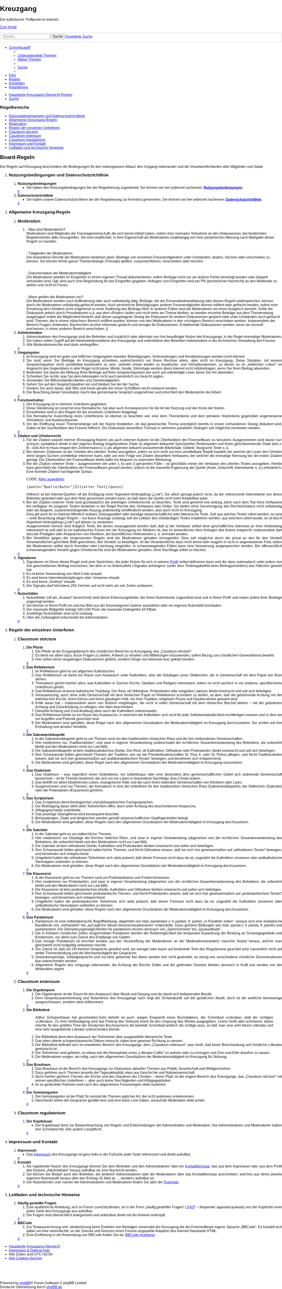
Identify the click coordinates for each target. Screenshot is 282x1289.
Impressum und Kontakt (27, 144)
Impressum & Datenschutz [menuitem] (29, 1250)
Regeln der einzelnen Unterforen (34, 128)
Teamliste (170, 1182)
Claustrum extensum (25, 136)
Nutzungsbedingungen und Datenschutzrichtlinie (47, 116)
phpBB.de (54, 1287)
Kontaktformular (197, 1166)
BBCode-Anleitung (140, 1235)
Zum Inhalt (8, 27)
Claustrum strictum (23, 132)
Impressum (42, 1154)
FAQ (191, 1207)
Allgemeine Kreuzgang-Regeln (33, 120)
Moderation (17, 124)
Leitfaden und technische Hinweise (36, 148)
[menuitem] (37, 55)
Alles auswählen (51, 479)
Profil (174, 562)
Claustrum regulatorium (27, 140)
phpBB (25, 1283)
